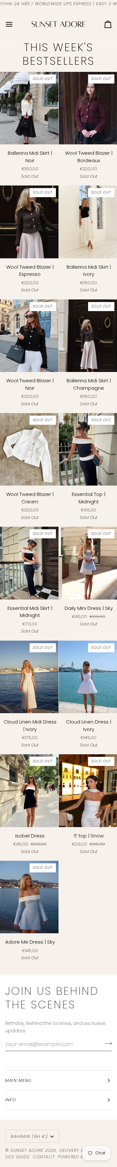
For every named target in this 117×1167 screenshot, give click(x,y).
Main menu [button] (18, 1080)
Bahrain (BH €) (29, 1136)
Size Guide (17, 1157)
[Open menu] (15, 24)
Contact (44, 1157)
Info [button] (10, 1100)
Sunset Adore (26, 1150)
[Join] (106, 1043)
